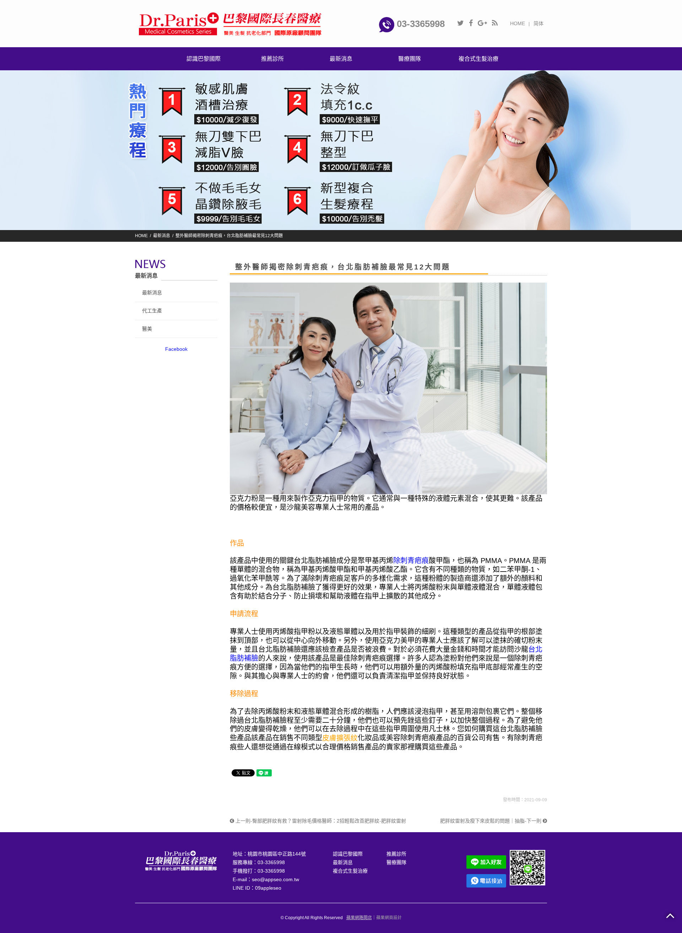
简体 (538, 23)
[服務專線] (486, 880)
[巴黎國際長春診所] (231, 23)
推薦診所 (396, 854)
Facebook (176, 349)
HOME (517, 23)
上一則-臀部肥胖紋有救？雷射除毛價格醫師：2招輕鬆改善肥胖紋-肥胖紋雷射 (320, 821)
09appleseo (268, 888)
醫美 (147, 329)
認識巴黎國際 (348, 854)
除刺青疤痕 (411, 560)
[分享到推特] (460, 23)
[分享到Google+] (482, 23)
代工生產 (152, 310)
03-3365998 (419, 23)
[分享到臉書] (471, 23)
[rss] (495, 23)
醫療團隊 (396, 862)
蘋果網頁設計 (389, 917)
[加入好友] (527, 867)
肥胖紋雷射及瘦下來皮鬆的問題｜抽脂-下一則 (491, 821)
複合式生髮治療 (350, 871)
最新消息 (161, 235)
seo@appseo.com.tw (275, 879)
